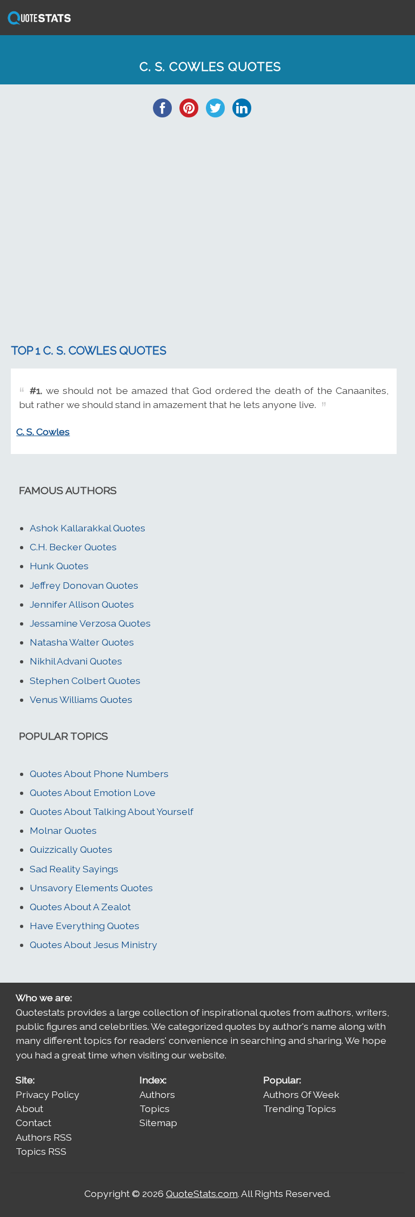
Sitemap (158, 1122)
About (29, 1108)
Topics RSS (41, 1151)
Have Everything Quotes (84, 925)
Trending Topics (299, 1108)
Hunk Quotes (59, 565)
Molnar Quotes (63, 830)
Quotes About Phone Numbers (99, 773)
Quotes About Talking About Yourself (111, 811)
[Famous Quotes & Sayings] (37, 23)
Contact (33, 1122)
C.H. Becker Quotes (73, 546)
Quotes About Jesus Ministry (93, 944)
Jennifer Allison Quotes (82, 604)
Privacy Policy (47, 1094)
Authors (157, 1094)
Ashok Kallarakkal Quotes (87, 528)
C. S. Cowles (43, 431)
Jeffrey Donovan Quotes (84, 585)
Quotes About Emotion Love (93, 792)
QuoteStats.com (202, 1193)
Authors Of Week (301, 1094)
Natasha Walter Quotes (82, 642)
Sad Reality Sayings (74, 868)
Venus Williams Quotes (81, 699)
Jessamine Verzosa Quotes (90, 623)
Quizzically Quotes (71, 849)
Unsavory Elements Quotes (91, 887)
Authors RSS (44, 1137)
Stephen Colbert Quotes (85, 680)
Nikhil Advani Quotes (76, 661)
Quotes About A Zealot (80, 906)
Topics (154, 1108)
